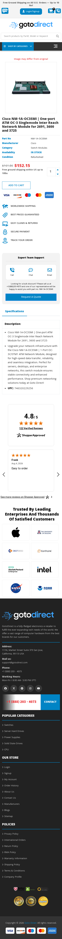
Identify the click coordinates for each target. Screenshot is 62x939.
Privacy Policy (11, 834)
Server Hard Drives (14, 731)
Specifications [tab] (14, 311)
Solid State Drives (13, 743)
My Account (10, 779)
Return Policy (11, 846)
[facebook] (5, 688)
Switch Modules (39, 148)
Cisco (33, 143)
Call (12, 275)
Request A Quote (31, 297)
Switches (8, 725)
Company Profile (13, 877)
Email (49, 275)
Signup (7, 773)
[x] (13, 688)
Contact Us (10, 798)
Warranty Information (15, 858)
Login (7, 767)
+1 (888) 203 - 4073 (12, 672)
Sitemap (8, 816)
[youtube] (38, 688)
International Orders (14, 840)
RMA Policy (10, 852)
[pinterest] (22, 688)
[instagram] (30, 688)
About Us (9, 792)
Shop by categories (17, 46)
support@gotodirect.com (15, 663)
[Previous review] (4, 474)
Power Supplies (12, 737)
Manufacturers (11, 804)
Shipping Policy (12, 864)
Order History (11, 786)
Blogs (7, 810)
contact (50, 702)
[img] (31, 423)
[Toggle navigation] (55, 46)
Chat (31, 275)
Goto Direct (30, 923)
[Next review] (58, 474)
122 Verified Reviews (31, 428)
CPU (6, 750)
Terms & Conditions (14, 871)
